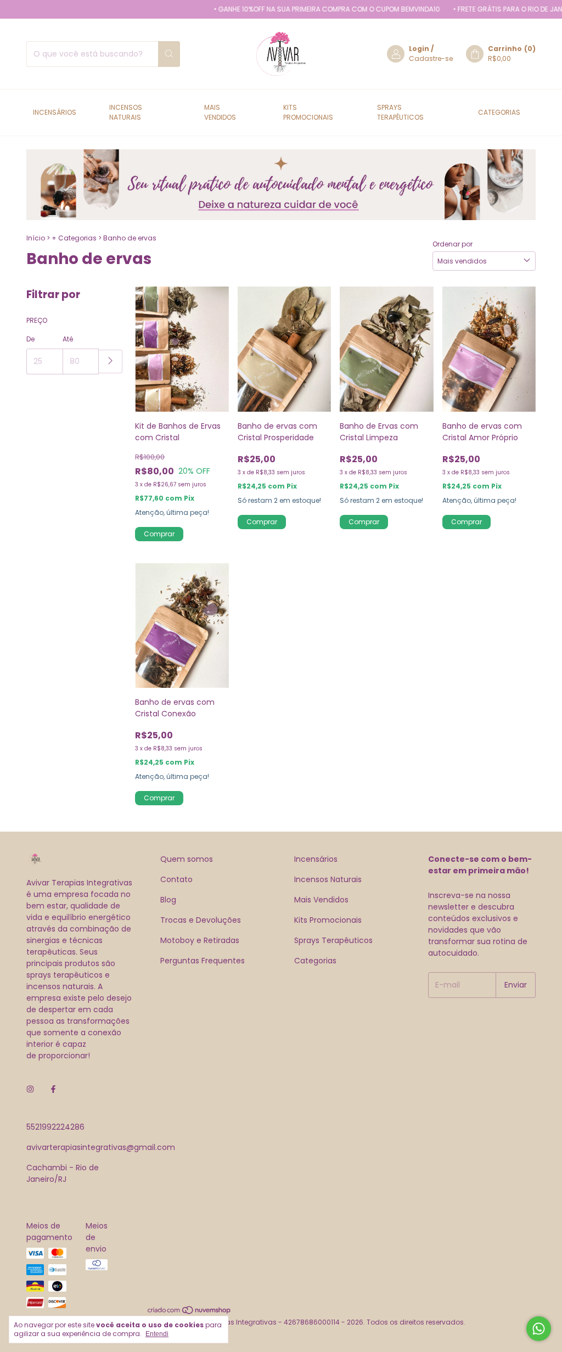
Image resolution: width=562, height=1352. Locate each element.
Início (35, 238)
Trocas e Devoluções (200, 920)
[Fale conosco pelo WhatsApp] (538, 1328)
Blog (168, 899)
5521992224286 (55, 1126)
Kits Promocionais (308, 112)
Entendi (156, 1334)
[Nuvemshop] (189, 1312)
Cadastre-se (431, 58)
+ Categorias (74, 238)
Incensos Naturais (125, 112)
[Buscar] (169, 54)
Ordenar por (452, 244)
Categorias (499, 112)
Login (419, 48)
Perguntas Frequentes (202, 960)
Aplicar (110, 361)
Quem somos (186, 859)
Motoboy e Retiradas (199, 940)
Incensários (54, 112)
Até (68, 339)
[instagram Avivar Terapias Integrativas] (30, 1089)
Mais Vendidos (220, 112)
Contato (176, 879)
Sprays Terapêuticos (400, 112)
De (30, 339)
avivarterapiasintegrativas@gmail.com (100, 1147)
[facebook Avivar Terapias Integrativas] (53, 1089)
